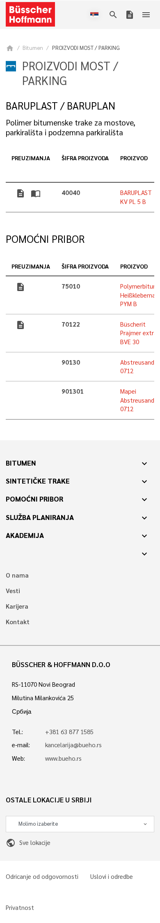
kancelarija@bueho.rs (73, 745)
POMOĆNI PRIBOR (45, 239)
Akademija (25, 535)
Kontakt (18, 622)
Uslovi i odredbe (111, 876)
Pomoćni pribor (34, 498)
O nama (17, 575)
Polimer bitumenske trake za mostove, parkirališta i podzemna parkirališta (70, 127)
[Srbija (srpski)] (96, 14)
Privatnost (20, 908)
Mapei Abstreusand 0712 (137, 400)
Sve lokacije (28, 842)
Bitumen (33, 47)
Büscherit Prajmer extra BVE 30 (138, 333)
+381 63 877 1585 (69, 732)
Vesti (13, 591)
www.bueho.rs (63, 758)
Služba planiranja (40, 517)
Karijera (17, 606)
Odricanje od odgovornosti (42, 876)
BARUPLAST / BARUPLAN (60, 105)
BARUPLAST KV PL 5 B (136, 196)
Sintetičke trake (38, 480)
